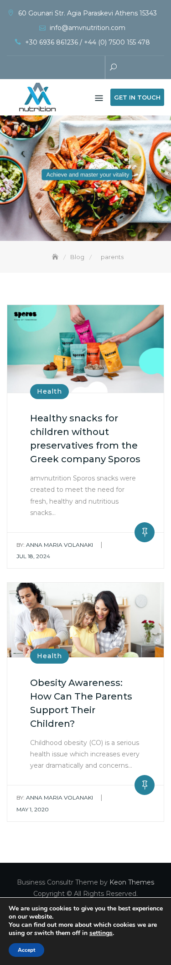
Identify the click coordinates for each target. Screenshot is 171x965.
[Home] (56, 256)
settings (101, 933)
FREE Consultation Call (56, 68)
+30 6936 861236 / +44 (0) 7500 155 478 (87, 42)
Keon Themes (131, 882)
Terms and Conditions (97, 68)
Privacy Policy (83, 68)
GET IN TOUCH (137, 97)
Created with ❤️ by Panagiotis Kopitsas (69, 68)
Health (49, 391)
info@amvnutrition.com (87, 28)
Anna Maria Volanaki (54, 544)
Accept (26, 950)
